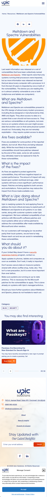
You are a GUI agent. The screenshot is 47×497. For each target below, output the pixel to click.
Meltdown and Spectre (11, 75)
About (23, 415)
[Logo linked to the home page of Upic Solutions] (6, 3)
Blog (5, 308)
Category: (6, 304)
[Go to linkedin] (27, 456)
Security (13, 308)
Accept (23, 489)
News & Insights (23, 420)
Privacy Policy (29, 494)
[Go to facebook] (19, 456)
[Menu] (43, 3)
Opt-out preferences (18, 494)
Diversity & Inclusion (23, 426)
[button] (44, 470)
